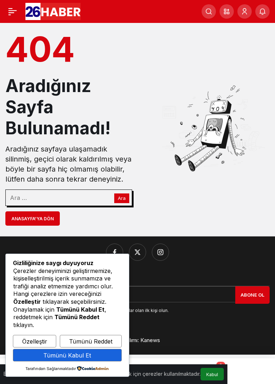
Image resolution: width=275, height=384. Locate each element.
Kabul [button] (212, 374)
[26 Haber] (53, 10)
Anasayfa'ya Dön (32, 218)
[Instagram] (160, 252)
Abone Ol (252, 295)
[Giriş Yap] (244, 11)
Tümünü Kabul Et (67, 355)
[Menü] (12, 11)
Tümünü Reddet (90, 341)
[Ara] (209, 11)
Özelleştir (34, 341)
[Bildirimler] (262, 11)
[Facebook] (114, 252)
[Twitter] (137, 252)
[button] (226, 11)
